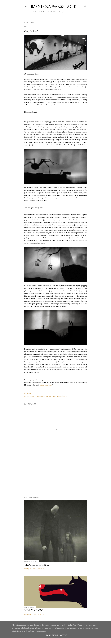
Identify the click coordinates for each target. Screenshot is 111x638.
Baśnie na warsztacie (53, 6)
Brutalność (47, 396)
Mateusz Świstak (61, 396)
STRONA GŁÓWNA (38, 12)
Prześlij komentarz (39, 568)
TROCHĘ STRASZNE (36, 564)
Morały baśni (33, 610)
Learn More (51, 635)
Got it (63, 635)
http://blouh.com (46, 385)
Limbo (54, 396)
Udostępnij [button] (27, 393)
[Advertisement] (55, 476)
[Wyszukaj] (85, 6)
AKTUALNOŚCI (52, 12)
